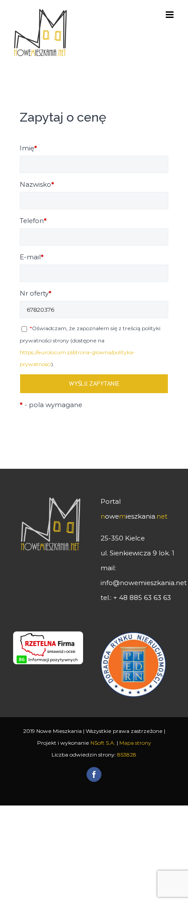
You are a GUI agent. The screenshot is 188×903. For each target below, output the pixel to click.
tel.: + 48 (136, 597)
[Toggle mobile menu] (170, 14)
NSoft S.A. (103, 742)
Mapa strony (135, 742)
